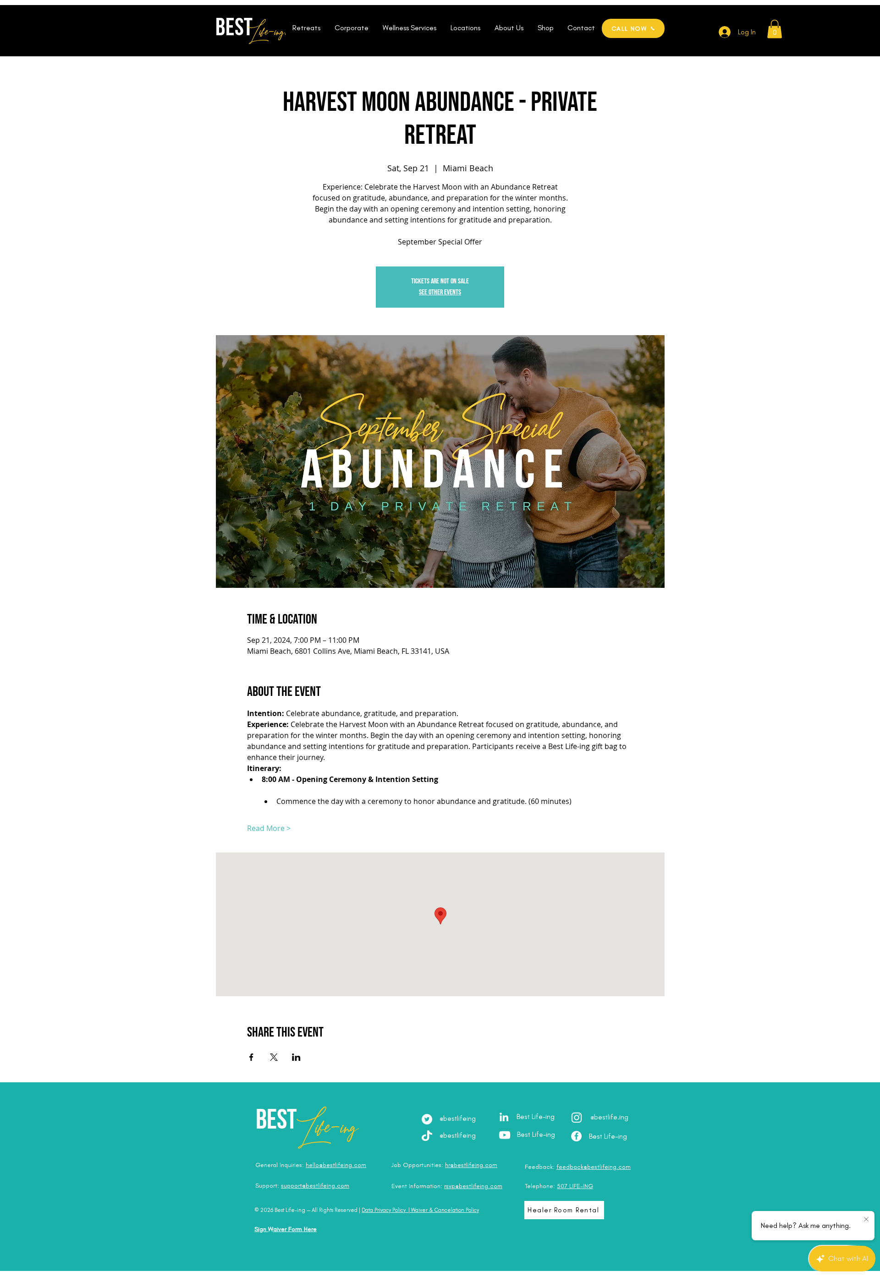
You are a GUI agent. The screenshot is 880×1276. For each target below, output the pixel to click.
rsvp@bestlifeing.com (473, 1186)
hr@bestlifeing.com (471, 1165)
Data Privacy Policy (384, 1210)
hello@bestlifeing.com (336, 1165)
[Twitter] (427, 1119)
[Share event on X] (274, 1057)
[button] (306, 27)
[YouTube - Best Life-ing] (505, 1135)
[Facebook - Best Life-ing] (576, 1136)
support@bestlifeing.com (315, 1185)
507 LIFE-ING (575, 1186)
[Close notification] (866, 1220)
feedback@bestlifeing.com (593, 1167)
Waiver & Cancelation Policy (445, 1210)
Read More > (269, 828)
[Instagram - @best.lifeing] (576, 1117)
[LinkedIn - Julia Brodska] (504, 1117)
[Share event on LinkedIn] (296, 1057)
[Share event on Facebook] (251, 1057)
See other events (440, 292)
